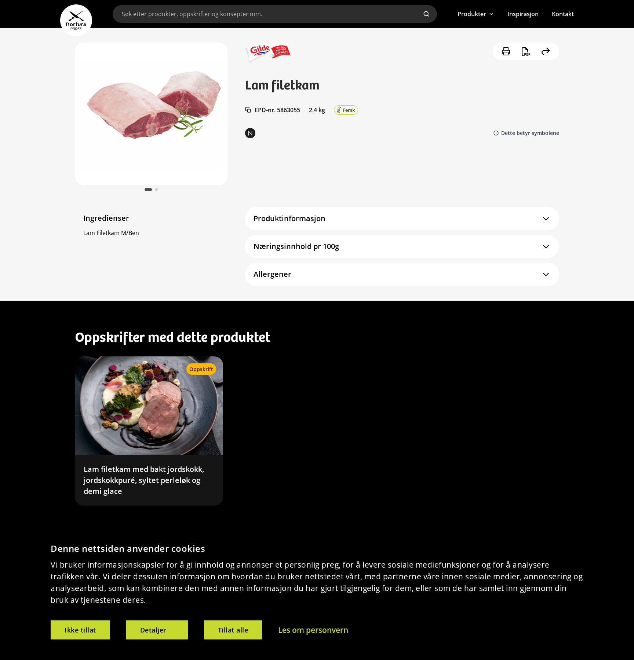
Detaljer (153, 630)
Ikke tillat (80, 630)
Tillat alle (233, 630)
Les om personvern (313, 630)
